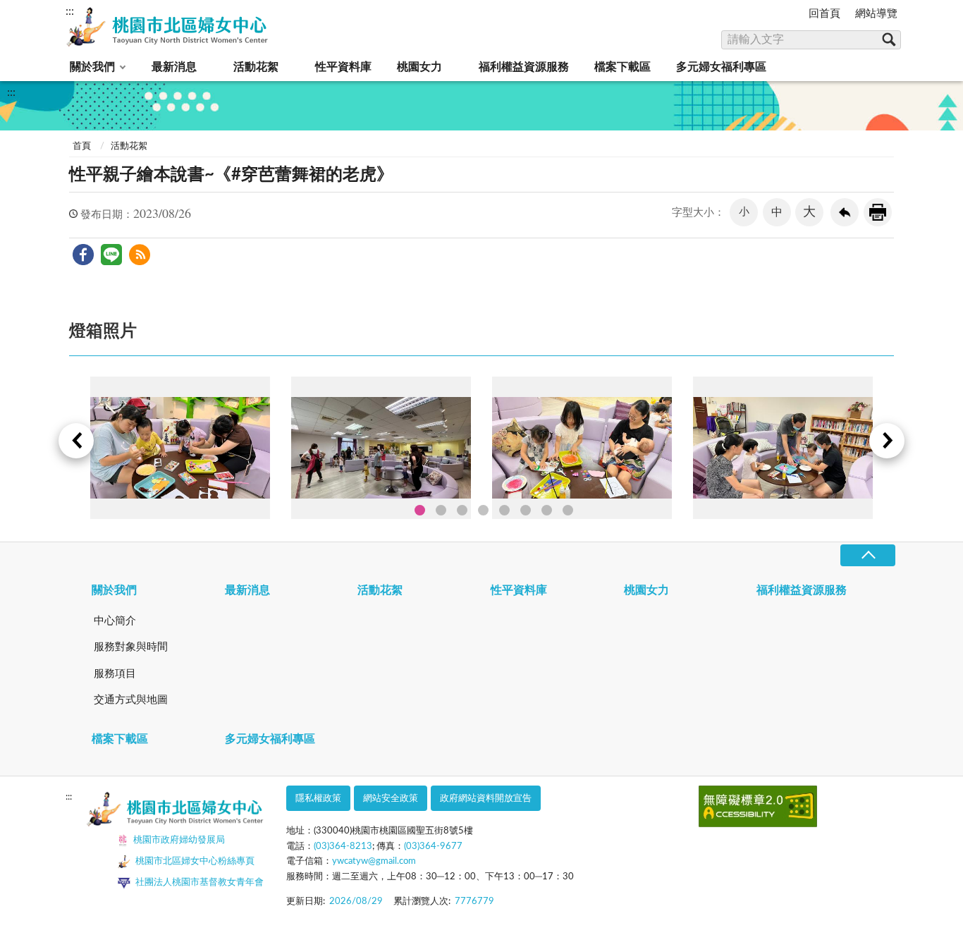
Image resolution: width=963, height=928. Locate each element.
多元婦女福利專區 (721, 67)
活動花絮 (255, 67)
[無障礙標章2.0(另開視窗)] (758, 809)
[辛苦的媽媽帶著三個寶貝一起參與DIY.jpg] (582, 448)
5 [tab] (504, 510)
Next (886, 440)
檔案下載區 (622, 67)
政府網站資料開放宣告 (486, 798)
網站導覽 (876, 13)
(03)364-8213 (343, 846)
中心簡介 (115, 621)
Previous (76, 440)
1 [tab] (420, 510)
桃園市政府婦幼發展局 (179, 840)
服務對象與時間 (131, 647)
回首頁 (824, 13)
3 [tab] (462, 510)
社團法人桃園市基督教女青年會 (199, 882)
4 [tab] (483, 510)
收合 (867, 555)
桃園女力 (419, 67)
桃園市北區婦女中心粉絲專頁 (194, 861)
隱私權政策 (318, 798)
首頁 (82, 146)
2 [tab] (441, 510)
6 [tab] (525, 510)
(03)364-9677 (433, 846)
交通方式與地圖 (131, 700)
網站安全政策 (390, 798)
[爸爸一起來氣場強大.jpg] (783, 448)
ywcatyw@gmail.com (374, 861)
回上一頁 (844, 212)
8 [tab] (568, 510)
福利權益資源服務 (524, 67)
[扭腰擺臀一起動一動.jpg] (381, 448)
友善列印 (878, 212)
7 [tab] (546, 510)
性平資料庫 (343, 67)
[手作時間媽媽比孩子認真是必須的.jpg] (180, 448)
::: (70, 11)
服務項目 (115, 673)
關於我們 (92, 67)
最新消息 (174, 67)
